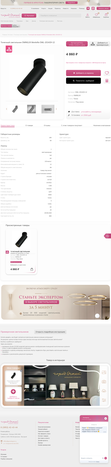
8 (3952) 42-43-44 (16, 8)
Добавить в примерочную (102, 44)
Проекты (57, 8)
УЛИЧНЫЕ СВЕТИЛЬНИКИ (46, 21)
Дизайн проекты (43, 440)
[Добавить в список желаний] (106, 73)
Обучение (3, 454)
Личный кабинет (43, 429)
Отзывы (77, 433)
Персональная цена (17, 262)
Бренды (40, 443)
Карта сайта (79, 438)
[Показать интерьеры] (104, 372)
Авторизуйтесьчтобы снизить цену (77, 44)
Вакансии (78, 427)
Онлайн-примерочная (44, 445)
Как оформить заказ (44, 433)
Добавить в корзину (85, 73)
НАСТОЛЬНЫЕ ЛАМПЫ (7, 21)
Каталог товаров (43, 436)
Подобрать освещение (49, 15)
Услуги (43, 8)
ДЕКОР (34, 21)
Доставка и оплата (43, 438)
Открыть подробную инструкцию (50, 332)
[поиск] (78, 15)
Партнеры (78, 429)
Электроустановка (6, 26)
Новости (65, 8)
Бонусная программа (44, 427)
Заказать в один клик (19, 265)
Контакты (78, 431)
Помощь (82, 8)
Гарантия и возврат (44, 431)
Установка (4, 456)
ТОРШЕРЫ (19, 21)
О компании (35, 8)
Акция (50, 8)
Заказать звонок (103, 8)
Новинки (74, 8)
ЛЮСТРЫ (59, 21)
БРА (27, 21)
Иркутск (3, 8)
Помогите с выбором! (85, 81)
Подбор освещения (15, 25)
